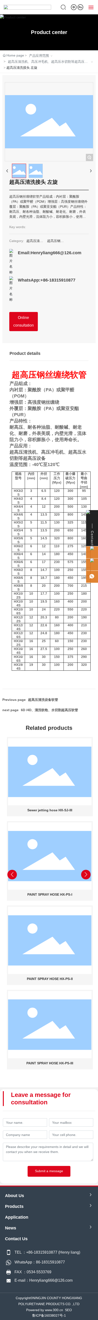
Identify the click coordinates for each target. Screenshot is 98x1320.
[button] (30, 1076)
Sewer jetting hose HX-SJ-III (49, 810)
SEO (68, 1310)
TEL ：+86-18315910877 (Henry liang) (47, 1252)
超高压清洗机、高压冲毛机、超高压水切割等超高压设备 (48, 62)
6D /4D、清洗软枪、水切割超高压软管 (49, 710)
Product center (49, 32)
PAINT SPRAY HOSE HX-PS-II (49, 979)
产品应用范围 (39, 56)
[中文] (74, 7)
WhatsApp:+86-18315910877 (46, 280)
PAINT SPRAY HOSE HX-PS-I (49, 894)
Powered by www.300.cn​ (44, 1310)
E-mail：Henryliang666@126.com (44, 1280)
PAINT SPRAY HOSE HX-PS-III (49, 1063)
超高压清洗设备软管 (43, 700)
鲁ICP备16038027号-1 (49, 1315)
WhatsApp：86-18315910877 (40, 1262)
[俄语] (80, 7)
